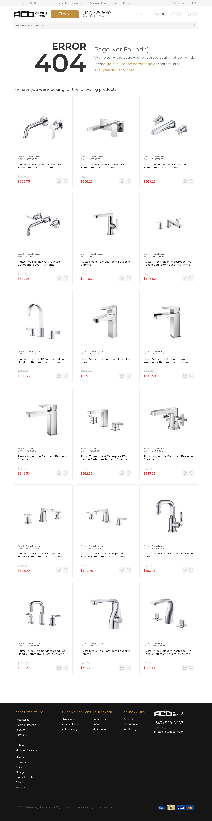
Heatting (21, 740)
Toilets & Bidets (24, 777)
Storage (20, 772)
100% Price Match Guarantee (65, 3)
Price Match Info (71, 724)
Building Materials (26, 724)
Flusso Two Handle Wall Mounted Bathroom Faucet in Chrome (165, 166)
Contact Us (99, 719)
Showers (21, 762)
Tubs (18, 782)
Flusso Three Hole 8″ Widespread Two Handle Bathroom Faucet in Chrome (167, 263)
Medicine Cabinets (26, 750)
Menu (67, 14)
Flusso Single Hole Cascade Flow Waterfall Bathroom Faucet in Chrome (168, 361)
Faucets (20, 729)
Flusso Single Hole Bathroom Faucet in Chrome (105, 263)
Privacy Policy (86, 807)
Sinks (19, 767)
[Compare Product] (59, 181)
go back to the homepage (129, 64)
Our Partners (130, 724)
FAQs (195, 3)
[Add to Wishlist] (65, 181)
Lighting (20, 745)
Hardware (21, 734)
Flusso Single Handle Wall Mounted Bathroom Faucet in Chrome (40, 166)
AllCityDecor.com (63, 807)
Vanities (20, 787)
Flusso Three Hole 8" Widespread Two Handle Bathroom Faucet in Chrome (105, 458)
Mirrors (20, 757)
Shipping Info (98, 3)
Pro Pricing (129, 729)
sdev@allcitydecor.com (114, 70)
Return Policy (122, 3)
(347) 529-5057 (97, 12)
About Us (178, 3)
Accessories (22, 719)
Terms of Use (105, 807)
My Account (100, 729)
